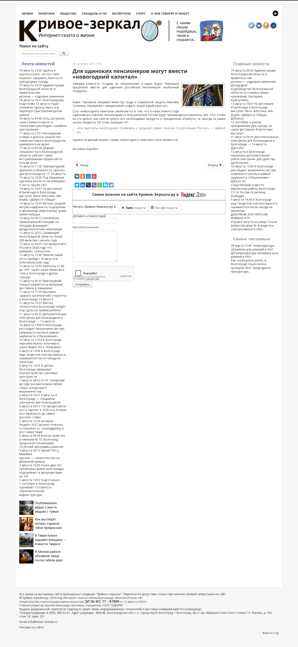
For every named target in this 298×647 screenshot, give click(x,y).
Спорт (141, 13)
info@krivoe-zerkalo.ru (42, 622)
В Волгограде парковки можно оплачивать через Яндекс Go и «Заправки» (40, 343)
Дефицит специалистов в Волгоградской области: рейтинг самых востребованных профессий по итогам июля (41, 155)
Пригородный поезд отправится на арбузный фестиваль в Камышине (40, 284)
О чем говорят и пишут (170, 13)
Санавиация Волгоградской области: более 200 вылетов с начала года (40, 236)
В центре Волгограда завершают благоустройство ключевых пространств (38, 371)
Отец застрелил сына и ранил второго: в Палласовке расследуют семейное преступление (43, 124)
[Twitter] (77, 185)
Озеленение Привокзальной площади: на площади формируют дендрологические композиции (40, 223)
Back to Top (271, 633)
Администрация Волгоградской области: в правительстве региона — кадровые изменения (41, 90)
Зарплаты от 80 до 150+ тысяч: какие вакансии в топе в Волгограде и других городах (41, 271)
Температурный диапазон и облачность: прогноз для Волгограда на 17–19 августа (42, 169)
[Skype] (105, 185)
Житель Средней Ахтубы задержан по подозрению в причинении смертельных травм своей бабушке (42, 208)
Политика (46, 13)
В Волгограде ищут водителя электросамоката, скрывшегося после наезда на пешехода (42, 356)
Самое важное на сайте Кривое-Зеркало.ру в (136, 194)
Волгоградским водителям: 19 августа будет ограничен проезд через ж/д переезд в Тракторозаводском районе (41, 107)
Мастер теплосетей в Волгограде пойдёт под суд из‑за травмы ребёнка (42, 306)
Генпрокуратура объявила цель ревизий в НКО (252, 258)
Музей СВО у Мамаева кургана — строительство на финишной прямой (39, 455)
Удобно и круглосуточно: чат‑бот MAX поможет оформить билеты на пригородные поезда (40, 75)
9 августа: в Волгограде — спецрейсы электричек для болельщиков (39, 398)
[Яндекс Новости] (134, 207)
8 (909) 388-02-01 (58, 613)
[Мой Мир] (88, 176)
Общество (68, 13)
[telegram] (111, 185)
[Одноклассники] (82, 176)
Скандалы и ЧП (94, 13)
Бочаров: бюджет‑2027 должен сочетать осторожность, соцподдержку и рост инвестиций (41, 426)
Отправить (82, 284)
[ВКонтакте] (77, 176)
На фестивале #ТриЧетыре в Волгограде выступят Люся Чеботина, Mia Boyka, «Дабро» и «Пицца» (40, 194)
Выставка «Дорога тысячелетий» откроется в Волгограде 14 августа (42, 295)
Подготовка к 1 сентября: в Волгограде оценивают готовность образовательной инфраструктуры (39, 487)
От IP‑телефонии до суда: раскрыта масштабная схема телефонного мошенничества (42, 385)
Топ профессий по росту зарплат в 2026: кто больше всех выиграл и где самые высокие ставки (43, 411)
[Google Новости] (164, 207)
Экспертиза (121, 13)
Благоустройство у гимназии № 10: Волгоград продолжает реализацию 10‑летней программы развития (42, 441)
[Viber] (94, 185)
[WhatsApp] (99, 185)
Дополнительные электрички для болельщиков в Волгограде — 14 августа (42, 317)
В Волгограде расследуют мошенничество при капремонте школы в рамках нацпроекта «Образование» (41, 330)
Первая (27, 13)
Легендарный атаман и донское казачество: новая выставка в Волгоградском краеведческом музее (42, 138)
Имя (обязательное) (85, 227)
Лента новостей (38, 63)
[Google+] (94, 176)
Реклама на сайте (31, 627)
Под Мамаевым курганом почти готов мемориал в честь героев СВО (42, 181)
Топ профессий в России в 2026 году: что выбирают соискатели (42, 247)
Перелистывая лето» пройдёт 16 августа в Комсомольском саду (41, 258)
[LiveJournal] (88, 185)
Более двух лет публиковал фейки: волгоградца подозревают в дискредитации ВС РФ (41, 470)
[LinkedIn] (82, 185)
